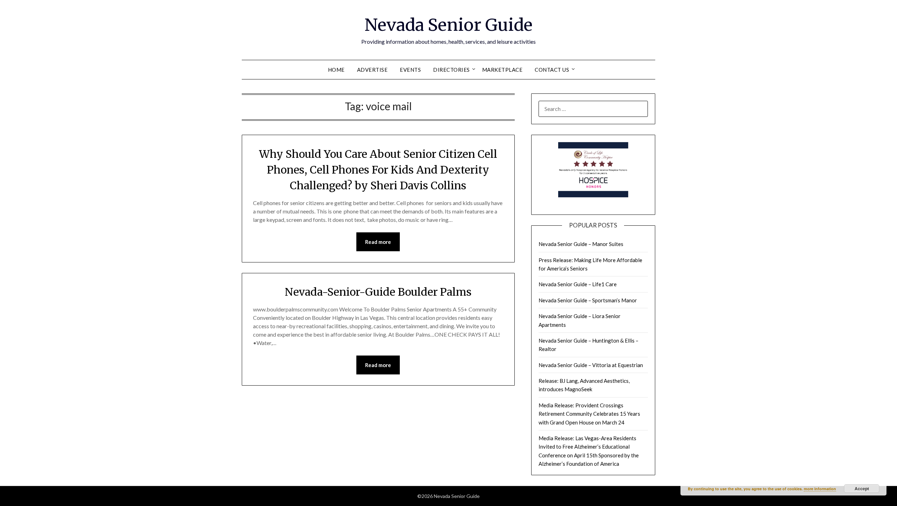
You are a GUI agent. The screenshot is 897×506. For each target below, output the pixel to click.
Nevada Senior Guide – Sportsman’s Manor (588, 300)
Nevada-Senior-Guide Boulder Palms (378, 291)
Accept (862, 488)
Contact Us (552, 69)
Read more (378, 242)
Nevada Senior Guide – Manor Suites (581, 244)
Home (336, 69)
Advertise (372, 69)
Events (410, 69)
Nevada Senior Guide (448, 24)
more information (820, 488)
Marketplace (502, 69)
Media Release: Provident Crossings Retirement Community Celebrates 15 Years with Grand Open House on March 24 (589, 414)
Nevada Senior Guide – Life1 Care (578, 284)
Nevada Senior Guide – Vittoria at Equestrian (591, 365)
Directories (451, 69)
